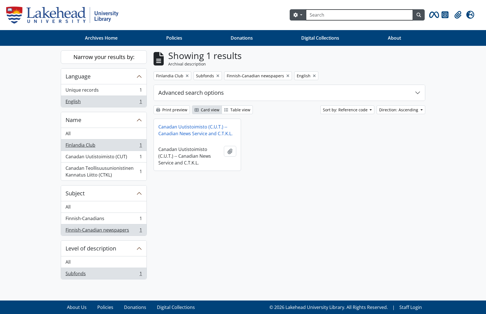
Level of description (91, 248)
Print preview (174, 109)
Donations (242, 38)
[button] (433, 15)
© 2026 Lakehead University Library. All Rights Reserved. (328, 307)
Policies (174, 38)
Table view (239, 109)
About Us (77, 307)
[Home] (64, 15)
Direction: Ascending (399, 109)
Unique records (103, 91)
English (103, 102)
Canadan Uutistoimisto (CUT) (103, 157)
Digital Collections (320, 38)
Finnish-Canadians (103, 219)
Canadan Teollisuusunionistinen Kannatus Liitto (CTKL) (103, 171)
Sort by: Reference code (346, 109)
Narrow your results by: (103, 57)
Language (78, 76)
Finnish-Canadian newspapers (103, 231)
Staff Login (410, 307)
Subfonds (103, 274)
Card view (209, 109)
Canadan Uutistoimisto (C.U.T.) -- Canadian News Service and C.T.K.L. (195, 130)
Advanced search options (191, 92)
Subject (75, 193)
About (394, 38)
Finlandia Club (103, 146)
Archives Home (101, 38)
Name (73, 120)
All (68, 133)
